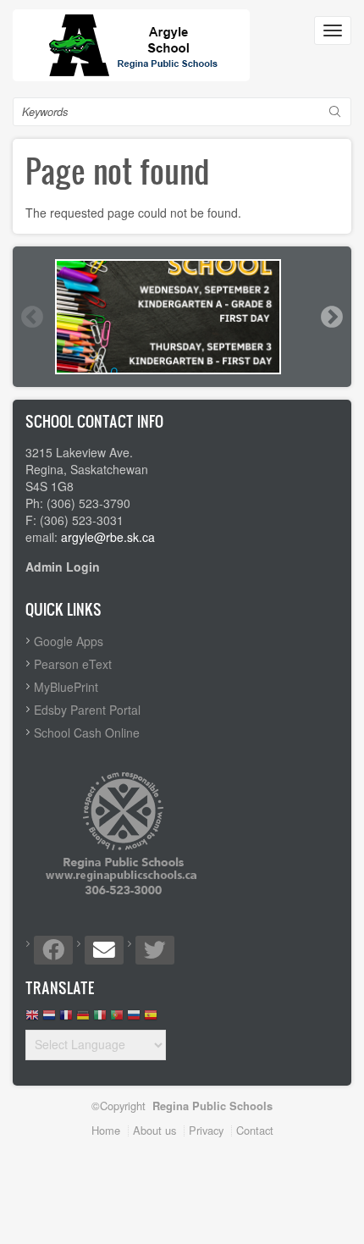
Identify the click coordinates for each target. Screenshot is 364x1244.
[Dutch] (49, 1019)
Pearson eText (73, 663)
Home (105, 1130)
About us (154, 1130)
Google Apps (68, 641)
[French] (66, 1019)
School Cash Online (87, 732)
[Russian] (134, 1019)
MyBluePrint (66, 686)
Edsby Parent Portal (87, 709)
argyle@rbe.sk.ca (108, 536)
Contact (254, 1130)
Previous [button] (31, 317)
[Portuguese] (117, 1019)
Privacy (206, 1130)
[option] (182, 316)
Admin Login (62, 566)
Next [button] (331, 317)
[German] (83, 1019)
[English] (32, 1019)
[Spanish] (150, 1019)
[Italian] (100, 1019)
